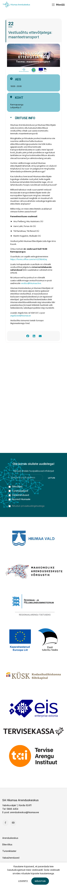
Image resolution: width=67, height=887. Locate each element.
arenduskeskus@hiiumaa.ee (24, 812)
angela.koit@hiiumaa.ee (20, 315)
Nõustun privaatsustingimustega (28, 506)
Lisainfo (23, 881)
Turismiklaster (9, 851)
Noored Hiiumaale (20, 499)
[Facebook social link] (40, 4)
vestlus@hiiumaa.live (31, 283)
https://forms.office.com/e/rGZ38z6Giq (28, 259)
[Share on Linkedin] (34, 336)
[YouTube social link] (46, 4)
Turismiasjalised (19, 490)
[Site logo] (16, 4)
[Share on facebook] (27, 336)
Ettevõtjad (16, 486)
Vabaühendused (20, 495)
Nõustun (40, 881)
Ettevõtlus (7, 844)
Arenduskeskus (10, 838)
